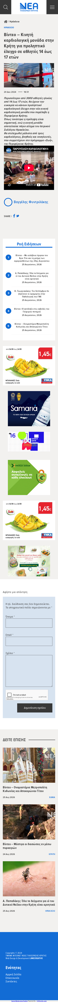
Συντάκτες (11, 981)
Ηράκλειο (15, 21)
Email (9, 635)
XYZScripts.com (42, 1001)
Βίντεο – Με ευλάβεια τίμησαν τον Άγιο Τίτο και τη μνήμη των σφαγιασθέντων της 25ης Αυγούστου (31, 258)
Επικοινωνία (12, 978)
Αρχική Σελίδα (13, 974)
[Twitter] (17, 216)
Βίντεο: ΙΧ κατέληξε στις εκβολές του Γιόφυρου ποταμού (31, 310)
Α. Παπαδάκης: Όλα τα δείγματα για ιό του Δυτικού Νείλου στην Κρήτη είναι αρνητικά (32, 276)
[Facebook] (14, 216)
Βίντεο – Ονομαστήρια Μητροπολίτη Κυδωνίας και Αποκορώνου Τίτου (32, 325)
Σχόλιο (10, 653)
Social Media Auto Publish (19, 1001)
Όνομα (10, 616)
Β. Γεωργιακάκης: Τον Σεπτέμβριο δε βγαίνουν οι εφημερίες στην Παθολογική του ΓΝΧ (31, 294)
